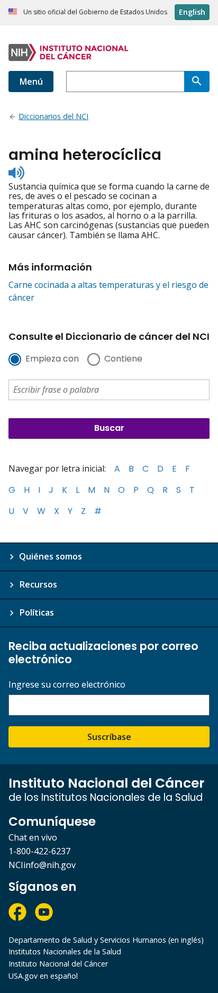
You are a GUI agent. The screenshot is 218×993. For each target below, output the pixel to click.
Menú (31, 81)
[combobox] (125, 81)
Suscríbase (109, 737)
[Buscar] (197, 81)
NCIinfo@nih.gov (42, 865)
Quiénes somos (50, 556)
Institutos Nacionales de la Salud (64, 951)
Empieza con (52, 359)
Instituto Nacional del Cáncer (58, 964)
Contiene (123, 359)
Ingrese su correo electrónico (66, 684)
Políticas (36, 612)
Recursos (38, 584)
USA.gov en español (43, 976)
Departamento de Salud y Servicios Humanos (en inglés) (106, 940)
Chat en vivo (32, 837)
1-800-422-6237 (39, 851)
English (192, 12)
